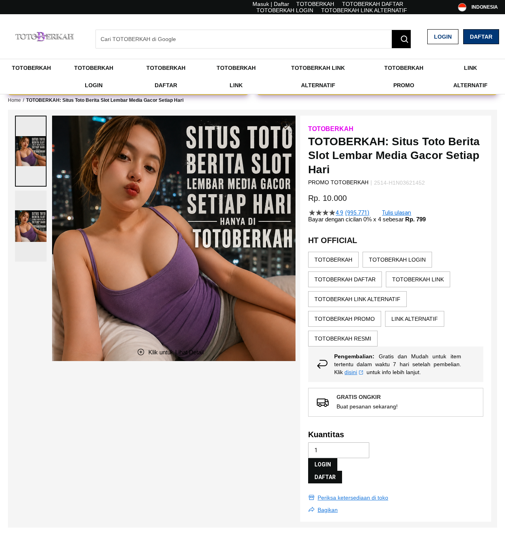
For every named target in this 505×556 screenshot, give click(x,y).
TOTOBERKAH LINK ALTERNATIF (364, 10)
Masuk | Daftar (270, 4)
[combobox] (253, 39)
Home (14, 100)
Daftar (481, 37)
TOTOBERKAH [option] (333, 259)
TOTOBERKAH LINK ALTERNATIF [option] (357, 299)
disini (350, 372)
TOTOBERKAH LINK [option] (418, 279)
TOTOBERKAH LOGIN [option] (397, 259)
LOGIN (322, 464)
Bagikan (328, 510)
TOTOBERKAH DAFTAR (372, 4)
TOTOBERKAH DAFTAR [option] (345, 279)
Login (443, 37)
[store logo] (45, 36)
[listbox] (395, 299)
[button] (31, 151)
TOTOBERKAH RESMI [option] (342, 338)
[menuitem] (31, 68)
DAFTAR (325, 477)
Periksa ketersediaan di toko (353, 497)
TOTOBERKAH (315, 4)
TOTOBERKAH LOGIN (284, 10)
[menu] (252, 76)
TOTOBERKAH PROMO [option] (344, 319)
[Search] (401, 39)
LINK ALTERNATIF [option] (414, 319)
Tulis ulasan (396, 212)
